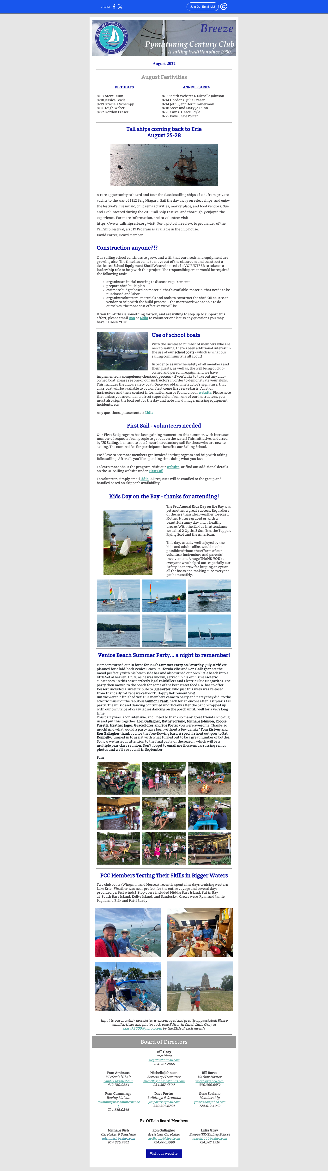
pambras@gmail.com (118, 1081)
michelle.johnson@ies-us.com (164, 1081)
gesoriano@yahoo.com (209, 1102)
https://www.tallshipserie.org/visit (126, 224)
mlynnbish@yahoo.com (118, 1138)
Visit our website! (164, 1154)
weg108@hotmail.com (164, 1060)
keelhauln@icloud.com (164, 1138)
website (205, 393)
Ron (132, 318)
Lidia (144, 318)
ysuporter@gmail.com (164, 1102)
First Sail (156, 471)
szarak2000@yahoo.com (142, 1028)
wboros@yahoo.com (209, 1081)
